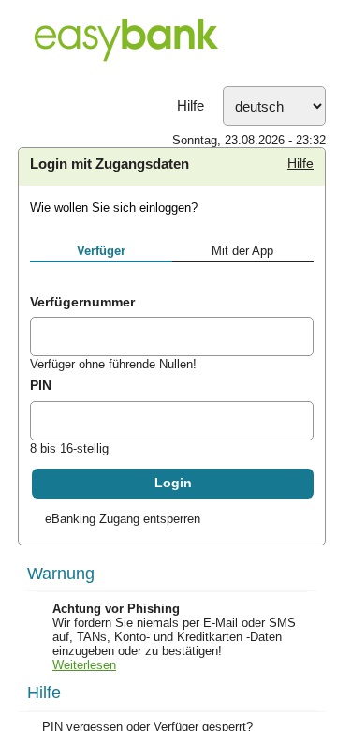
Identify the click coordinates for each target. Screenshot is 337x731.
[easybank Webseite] (168, 43)
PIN (40, 385)
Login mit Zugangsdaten (109, 164)
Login (173, 483)
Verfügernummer (82, 301)
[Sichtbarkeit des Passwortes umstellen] (298, 423)
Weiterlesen (84, 665)
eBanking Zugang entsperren (122, 519)
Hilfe (190, 105)
